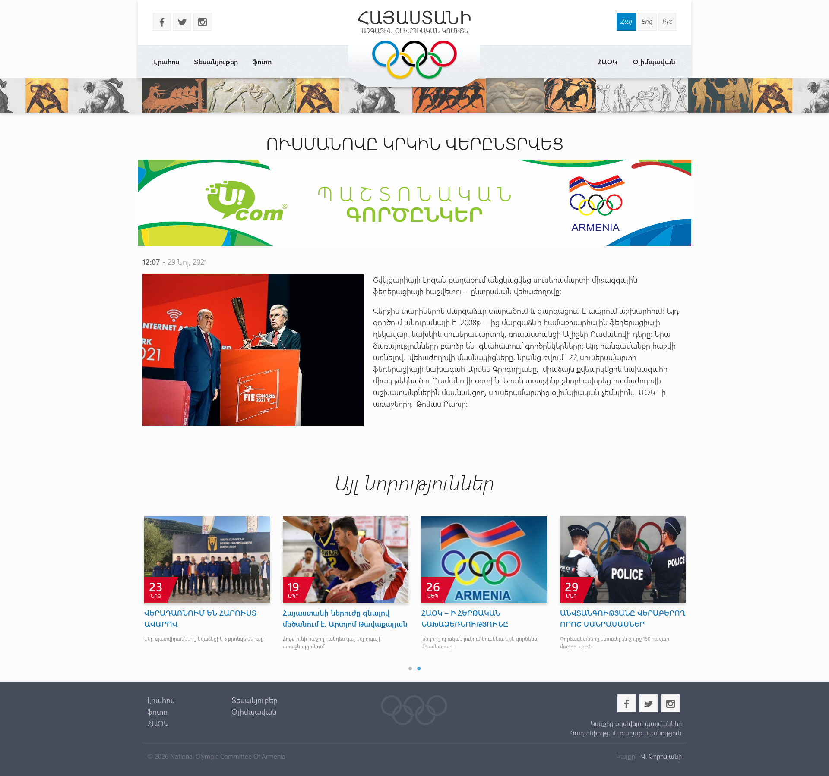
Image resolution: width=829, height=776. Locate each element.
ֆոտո (262, 61)
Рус (667, 20)
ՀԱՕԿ (607, 61)
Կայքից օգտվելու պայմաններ (636, 723)
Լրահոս (166, 61)
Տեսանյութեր (216, 61)
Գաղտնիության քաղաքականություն (625, 733)
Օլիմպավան (654, 61)
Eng (647, 20)
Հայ (626, 20)
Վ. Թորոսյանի (660, 756)
